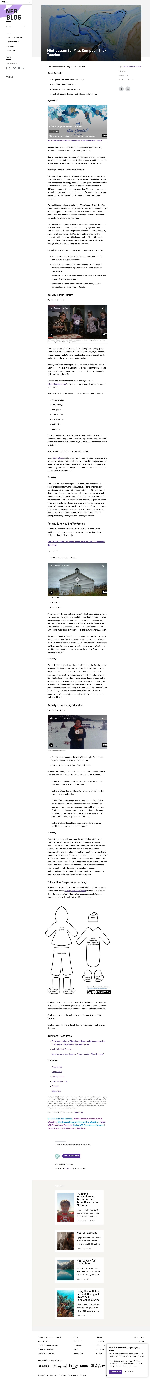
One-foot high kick (59, 1081)
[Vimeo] (14, 68)
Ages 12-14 (58, 1145)
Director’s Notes (12, 42)
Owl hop (55, 1086)
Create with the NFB (45, 1349)
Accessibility (43, 1375)
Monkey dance (58, 1077)
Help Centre (78, 1341)
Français (9, 77)
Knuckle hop (57, 1067)
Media (76, 1349)
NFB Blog (13, 15)
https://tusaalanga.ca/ (57, 384)
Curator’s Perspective (14, 38)
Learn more (129, 1372)
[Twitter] (10, 68)
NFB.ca (99, 1337)
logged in (67, 1168)
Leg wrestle (57, 1072)
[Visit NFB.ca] (13, 2)
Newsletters (78, 1353)
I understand (116, 1372)
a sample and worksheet (75, 891)
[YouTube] (19, 68)
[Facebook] (6, 68)
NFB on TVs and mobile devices (50, 1361)
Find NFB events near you (48, 1345)
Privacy (83, 1375)
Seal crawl (56, 1091)
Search (9, 27)
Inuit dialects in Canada (61, 1049)
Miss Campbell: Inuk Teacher (81, 1145)
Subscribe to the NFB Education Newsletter (67, 1128)
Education (10, 46)
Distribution (100, 1345)
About (76, 1337)
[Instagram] (23, 68)
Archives (99, 1353)
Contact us (78, 1345)
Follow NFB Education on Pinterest (88, 1125)
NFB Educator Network (131, 67)
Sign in (8, 57)
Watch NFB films (44, 1341)
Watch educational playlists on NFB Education (78, 1122)
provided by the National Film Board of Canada (88, 140)
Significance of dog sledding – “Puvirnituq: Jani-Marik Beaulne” (78, 1054)
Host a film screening (46, 1353)
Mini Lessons (67, 1145)
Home (8, 33)
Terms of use (73, 1375)
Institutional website (58, 1375)
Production (10, 51)
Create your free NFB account (49, 1337)
